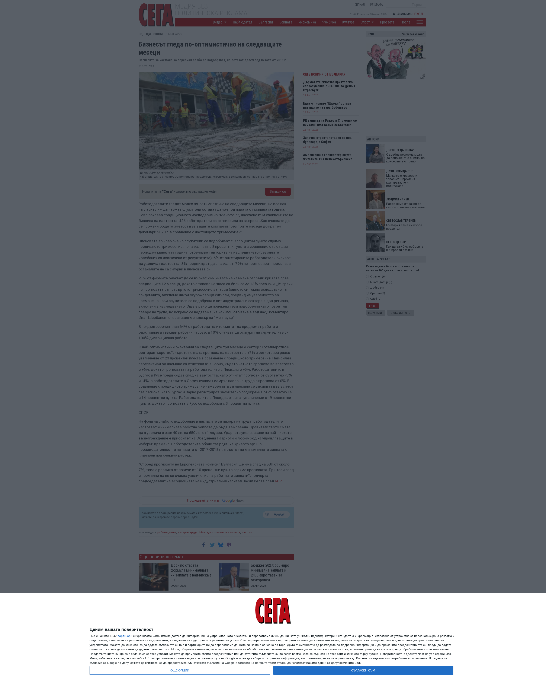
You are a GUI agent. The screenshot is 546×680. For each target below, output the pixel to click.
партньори (125, 635)
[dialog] (273, 636)
